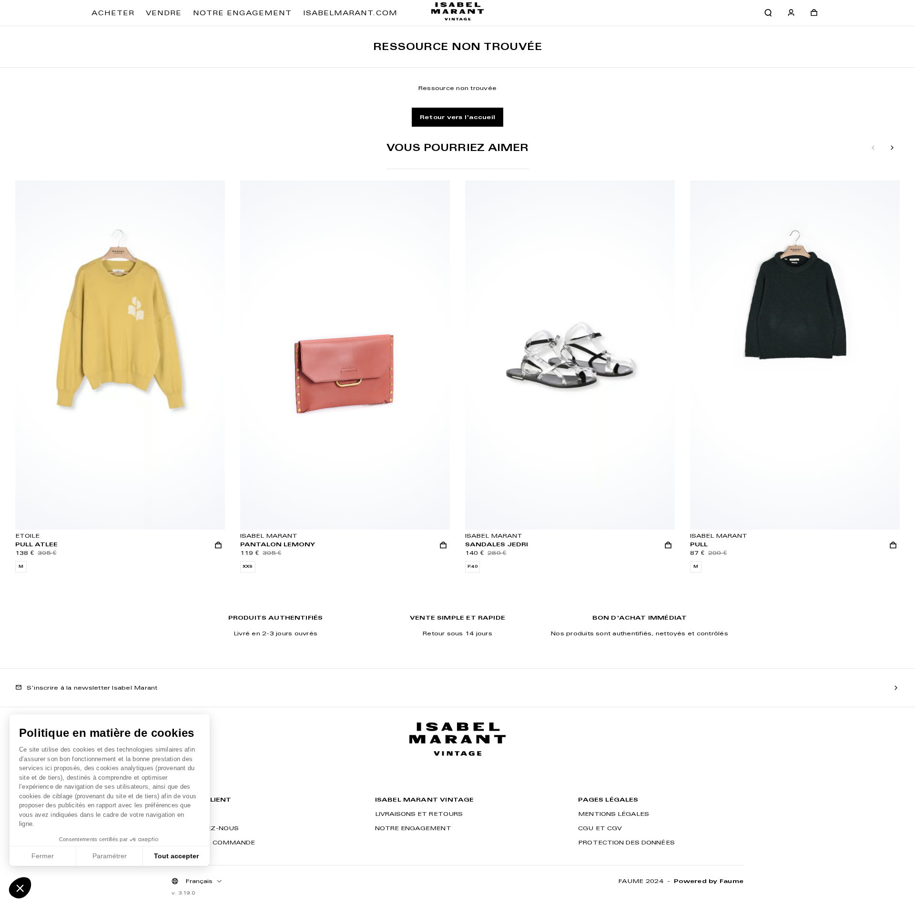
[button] (20, 887)
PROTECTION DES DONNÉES (626, 842)
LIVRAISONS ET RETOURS (419, 814)
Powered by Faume (708, 881)
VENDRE (164, 13)
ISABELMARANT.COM (350, 13)
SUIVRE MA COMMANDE (213, 842)
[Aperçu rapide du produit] (218, 545)
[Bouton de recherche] (768, 13)
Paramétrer (109, 856)
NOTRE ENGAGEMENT (242, 13)
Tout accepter (176, 856)
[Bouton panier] (814, 13)
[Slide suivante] (892, 148)
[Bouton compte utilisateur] (791, 13)
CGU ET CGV (600, 828)
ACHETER (113, 13)
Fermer (42, 856)
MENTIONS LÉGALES (613, 814)
